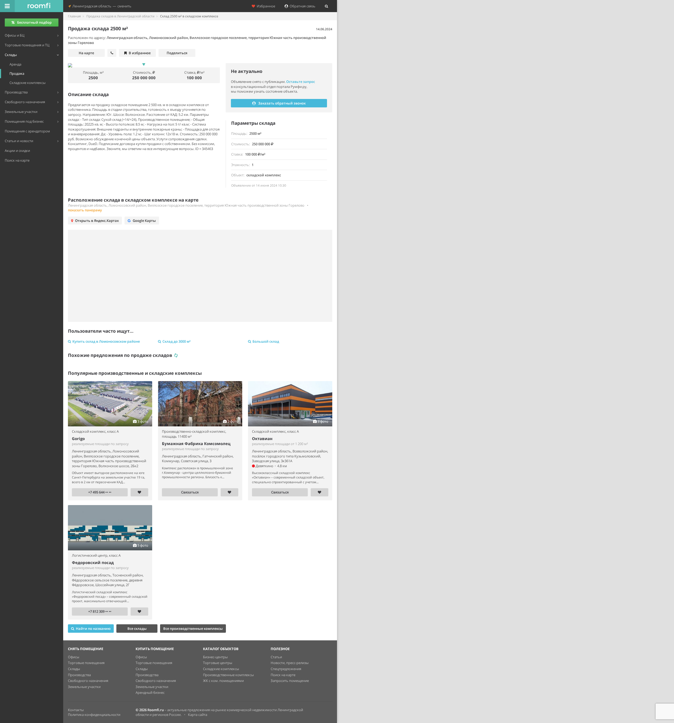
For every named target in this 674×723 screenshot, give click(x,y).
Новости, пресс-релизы (290, 662)
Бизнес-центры (215, 657)
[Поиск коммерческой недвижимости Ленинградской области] (39, 6)
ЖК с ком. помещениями (223, 680)
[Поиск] (326, 6)
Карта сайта (197, 714)
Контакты (76, 709)
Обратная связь (301, 6)
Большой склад (265, 341)
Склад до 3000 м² (176, 341)
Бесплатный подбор (34, 22)
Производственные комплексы (228, 674)
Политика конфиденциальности (94, 714)
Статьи (276, 657)
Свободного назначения (88, 680)
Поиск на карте (283, 674)
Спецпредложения (286, 668)
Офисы (73, 657)
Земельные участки (84, 686)
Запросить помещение (290, 680)
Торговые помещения (86, 662)
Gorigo (78, 438)
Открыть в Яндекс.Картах (97, 220)
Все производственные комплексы (193, 628)
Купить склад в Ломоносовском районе (106, 341)
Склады (74, 668)
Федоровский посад (93, 562)
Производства (79, 674)
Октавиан (262, 438)
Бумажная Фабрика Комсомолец (196, 443)
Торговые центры (217, 662)
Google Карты (144, 220)
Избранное (265, 6)
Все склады (137, 628)
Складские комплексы (221, 668)
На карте (86, 53)
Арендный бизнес (150, 692)
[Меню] (7, 6)
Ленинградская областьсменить (101, 6)
